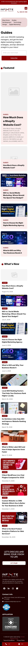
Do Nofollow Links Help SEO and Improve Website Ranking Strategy (14, 421)
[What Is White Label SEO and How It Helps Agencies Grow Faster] (14, 436)
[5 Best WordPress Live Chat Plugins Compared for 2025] (14, 464)
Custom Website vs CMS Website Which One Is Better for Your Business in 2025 (13, 503)
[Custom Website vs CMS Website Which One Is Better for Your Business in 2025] (14, 490)
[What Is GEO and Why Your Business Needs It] (14, 354)
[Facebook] (4, 588)
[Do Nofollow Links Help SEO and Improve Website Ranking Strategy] (14, 408)
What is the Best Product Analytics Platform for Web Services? (13, 531)
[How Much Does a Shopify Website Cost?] (14, 275)
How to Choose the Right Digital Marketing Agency (12, 341)
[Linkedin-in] (8, 588)
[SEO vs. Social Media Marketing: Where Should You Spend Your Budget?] (14, 300)
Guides (5, 114)
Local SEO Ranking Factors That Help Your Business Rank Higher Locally (14, 393)
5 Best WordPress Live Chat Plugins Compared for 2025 (13, 476)
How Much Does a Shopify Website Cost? (12, 287)
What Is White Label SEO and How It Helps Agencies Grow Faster (13, 449)
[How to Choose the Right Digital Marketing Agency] (14, 328)
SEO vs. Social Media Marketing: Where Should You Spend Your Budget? (14, 314)
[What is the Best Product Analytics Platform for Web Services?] (14, 518)
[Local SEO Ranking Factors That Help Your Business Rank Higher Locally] (14, 380)
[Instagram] (13, 588)
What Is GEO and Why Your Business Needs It (12, 366)
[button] (26, 8)
